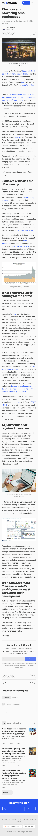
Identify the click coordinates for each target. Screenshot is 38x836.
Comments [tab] (6, 697)
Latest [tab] (9, 723)
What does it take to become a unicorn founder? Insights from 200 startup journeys (14, 731)
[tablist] (10, 697)
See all (5, 792)
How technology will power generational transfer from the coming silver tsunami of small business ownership (14, 751)
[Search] (34, 723)
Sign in (34, 3)
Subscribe (26, 3)
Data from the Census (20, 246)
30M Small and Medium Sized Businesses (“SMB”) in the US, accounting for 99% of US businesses (18, 97)
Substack (9, 832)
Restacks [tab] (15, 697)
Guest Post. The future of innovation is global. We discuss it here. (13, 779)
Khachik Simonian (21, 63)
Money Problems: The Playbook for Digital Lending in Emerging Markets (14, 773)
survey (17, 137)
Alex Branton (13, 785)
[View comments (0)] (8, 34)
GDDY (33, 402)
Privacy (20, 819)
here (23, 82)
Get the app (29, 826)
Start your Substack (14, 826)
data (14, 314)
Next (31, 683)
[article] (19, 736)
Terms (26, 819)
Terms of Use (29, 663)
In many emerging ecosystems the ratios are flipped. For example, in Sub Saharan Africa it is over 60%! (19, 389)
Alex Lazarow (10, 27)
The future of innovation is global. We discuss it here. (13, 737)
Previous (8, 683)
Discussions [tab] (17, 723)
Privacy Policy (19, 668)
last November (28, 85)
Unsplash (19, 65)
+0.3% (4, 405)
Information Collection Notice (23, 665)
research (16, 402)
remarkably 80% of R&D (24, 230)
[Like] (4, 34)
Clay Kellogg (14, 763)
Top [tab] (4, 723)
